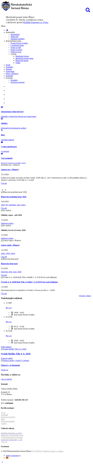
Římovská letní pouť (9, 264)
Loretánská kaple (17, 45)
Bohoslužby (15, 34)
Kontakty (14, 80)
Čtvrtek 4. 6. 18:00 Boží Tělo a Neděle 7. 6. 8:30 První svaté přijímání (29, 282)
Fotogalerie (10, 71)
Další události (6, 347)
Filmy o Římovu (12, 74)
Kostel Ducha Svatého (19, 43)
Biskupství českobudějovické (12, 435)
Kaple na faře (16, 47)
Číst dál (4, 183)
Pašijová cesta (16, 52)
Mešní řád (14, 37)
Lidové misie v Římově (10, 245)
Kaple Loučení (16, 50)
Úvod (3, 413)
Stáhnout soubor (7, 223)
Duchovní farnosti (17, 82)
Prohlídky (9, 67)
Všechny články (85, 296)
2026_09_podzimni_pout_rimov (13, 205)
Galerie (4, 424)
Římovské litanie (22, 61)
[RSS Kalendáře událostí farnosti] (7, 458)
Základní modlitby (18, 39)
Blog (3, 419)
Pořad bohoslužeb (8, 421)
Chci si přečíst (6, 379)
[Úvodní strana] (7, 30)
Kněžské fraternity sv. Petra (35, 22)
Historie (9, 69)
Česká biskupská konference (12, 437)
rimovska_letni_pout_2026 (11, 272)
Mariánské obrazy (22, 56)
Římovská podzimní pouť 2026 (13, 197)
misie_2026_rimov (8, 253)
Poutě (8, 65)
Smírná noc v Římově (10, 170)
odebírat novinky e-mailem (53, 451)
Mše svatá (9, 308)
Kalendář (9, 76)
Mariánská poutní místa (24, 58)
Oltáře (18, 63)
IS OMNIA (37, 451)
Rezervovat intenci (8, 417)
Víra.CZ (4, 442)
